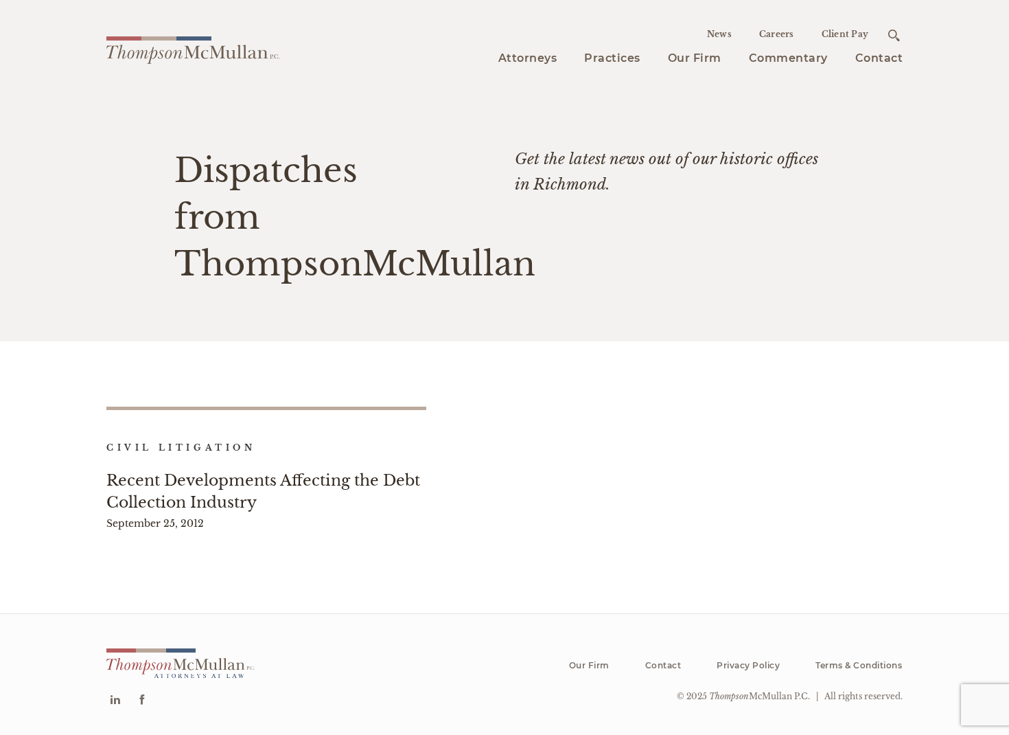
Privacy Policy (748, 665)
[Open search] (894, 35)
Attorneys (527, 58)
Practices (612, 58)
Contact (879, 58)
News (719, 34)
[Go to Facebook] (141, 701)
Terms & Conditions (858, 665)
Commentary (788, 58)
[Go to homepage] (192, 48)
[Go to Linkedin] (115, 701)
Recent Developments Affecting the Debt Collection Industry (263, 491)
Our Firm (694, 58)
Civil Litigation (181, 447)
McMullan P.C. (759, 696)
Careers (776, 34)
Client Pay (845, 34)
